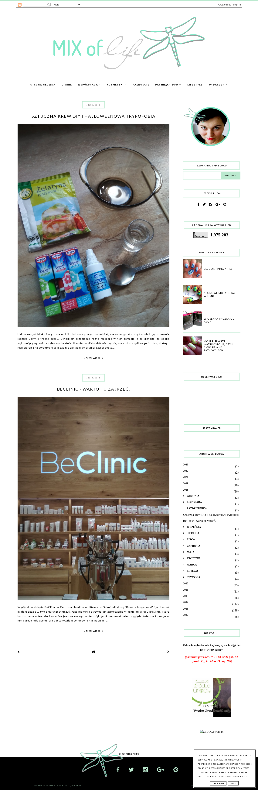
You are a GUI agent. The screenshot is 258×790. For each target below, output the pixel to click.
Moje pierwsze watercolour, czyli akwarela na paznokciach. (218, 346)
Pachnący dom (167, 84)
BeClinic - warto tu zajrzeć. (93, 389)
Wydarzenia (218, 84)
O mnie (67, 84)
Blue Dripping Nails (218, 268)
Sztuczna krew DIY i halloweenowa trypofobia (93, 116)
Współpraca (88, 84)
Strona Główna (43, 84)
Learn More (218, 783)
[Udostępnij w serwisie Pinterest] (162, 177)
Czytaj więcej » (94, 357)
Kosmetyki (116, 84)
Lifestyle (195, 84)
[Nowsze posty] (19, 651)
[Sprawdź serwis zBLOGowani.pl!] (211, 731)
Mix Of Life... (62, 786)
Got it (233, 783)
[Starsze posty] (168, 651)
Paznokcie (141, 84)
